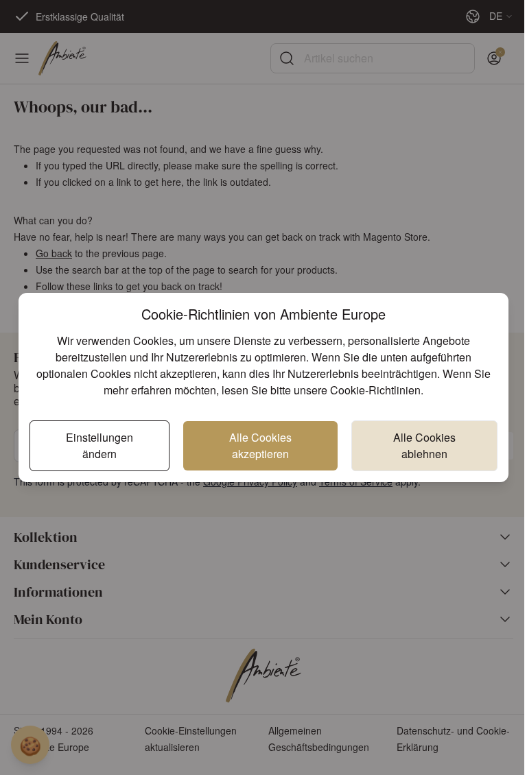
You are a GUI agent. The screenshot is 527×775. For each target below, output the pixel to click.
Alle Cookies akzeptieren (260, 445)
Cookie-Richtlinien (375, 390)
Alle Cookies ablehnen (424, 445)
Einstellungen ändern (99, 445)
